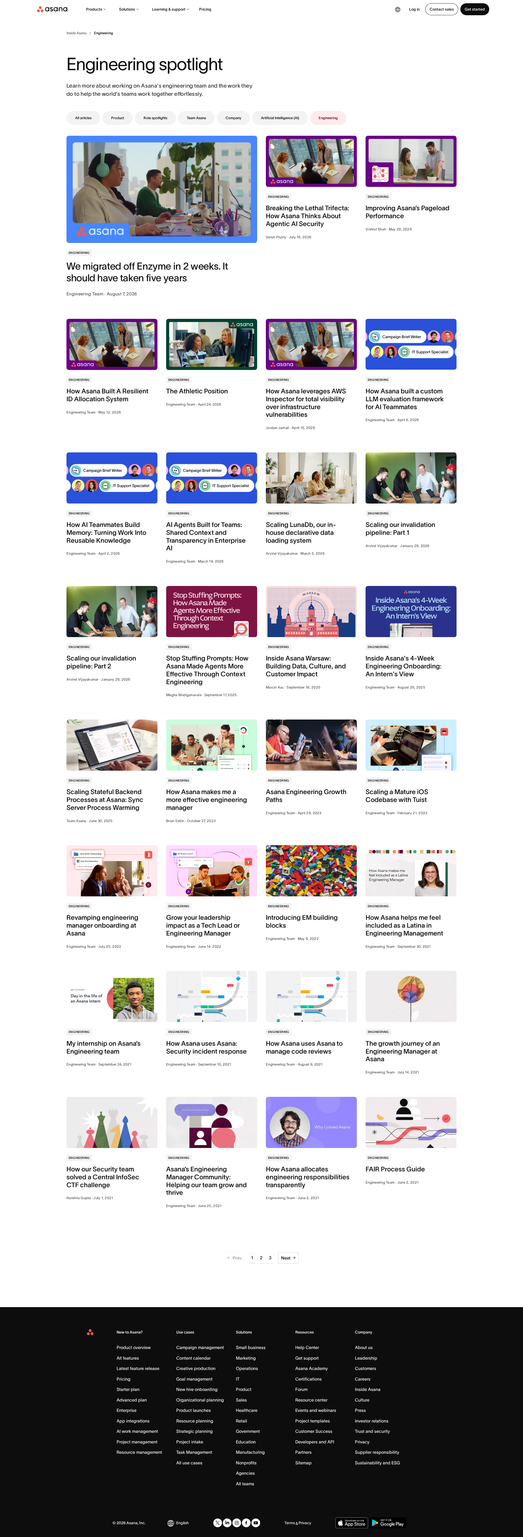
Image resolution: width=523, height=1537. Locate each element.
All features (128, 1358)
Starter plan (128, 1389)
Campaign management (200, 1347)
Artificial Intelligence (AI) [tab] (280, 118)
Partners (303, 1452)
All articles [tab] (83, 118)
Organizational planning (200, 1399)
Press (360, 1410)
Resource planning (194, 1420)
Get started (475, 9)
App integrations (133, 1420)
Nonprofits (246, 1462)
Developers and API (314, 1441)
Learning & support (169, 9)
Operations (247, 1368)
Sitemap (303, 1462)
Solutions (127, 9)
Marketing (246, 1358)
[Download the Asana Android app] (387, 1522)
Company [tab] (233, 118)
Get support (307, 1358)
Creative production (195, 1368)
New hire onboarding (197, 1389)
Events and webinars (315, 1410)
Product (243, 1389)
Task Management (194, 1452)
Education (246, 1441)
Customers (365, 1368)
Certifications (308, 1378)
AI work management (137, 1431)
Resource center (311, 1399)
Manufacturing (250, 1452)
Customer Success (313, 1431)
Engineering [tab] (328, 118)
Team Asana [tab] (196, 118)
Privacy (362, 1441)
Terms (289, 1523)
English (182, 1523)
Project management (137, 1441)
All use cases (189, 1462)
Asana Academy (311, 1368)
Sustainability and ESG (377, 1462)
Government (248, 1431)
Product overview (134, 1347)
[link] (76, 33)
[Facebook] (246, 1523)
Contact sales (442, 9)
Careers (362, 1378)
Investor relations (371, 1420)
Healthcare (246, 1410)
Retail (241, 1420)
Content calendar (193, 1358)
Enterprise (126, 1410)
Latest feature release (138, 1368)
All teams (245, 1483)
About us (364, 1347)
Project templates (312, 1420)
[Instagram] (236, 1523)
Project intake (189, 1441)
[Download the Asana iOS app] (351, 1522)
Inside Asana (368, 1389)
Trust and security (372, 1431)
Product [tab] (117, 118)
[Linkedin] (227, 1523)
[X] (217, 1523)
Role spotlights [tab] (155, 118)
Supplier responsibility (377, 1452)
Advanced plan (132, 1399)
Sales (241, 1399)
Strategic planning (194, 1431)
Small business (251, 1347)
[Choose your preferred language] (398, 9)
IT (237, 1378)
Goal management (194, 1378)
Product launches (193, 1410)
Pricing (205, 9)
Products (94, 9)
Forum (301, 1389)
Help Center (307, 1347)
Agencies (245, 1473)
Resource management (139, 1452)
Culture (362, 1399)
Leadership (366, 1358)
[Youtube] (255, 1523)
